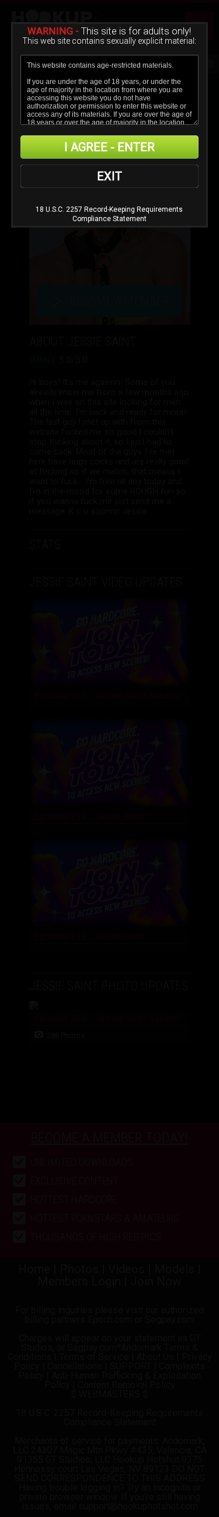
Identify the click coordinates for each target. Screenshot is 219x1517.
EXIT (109, 176)
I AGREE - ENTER (109, 147)
